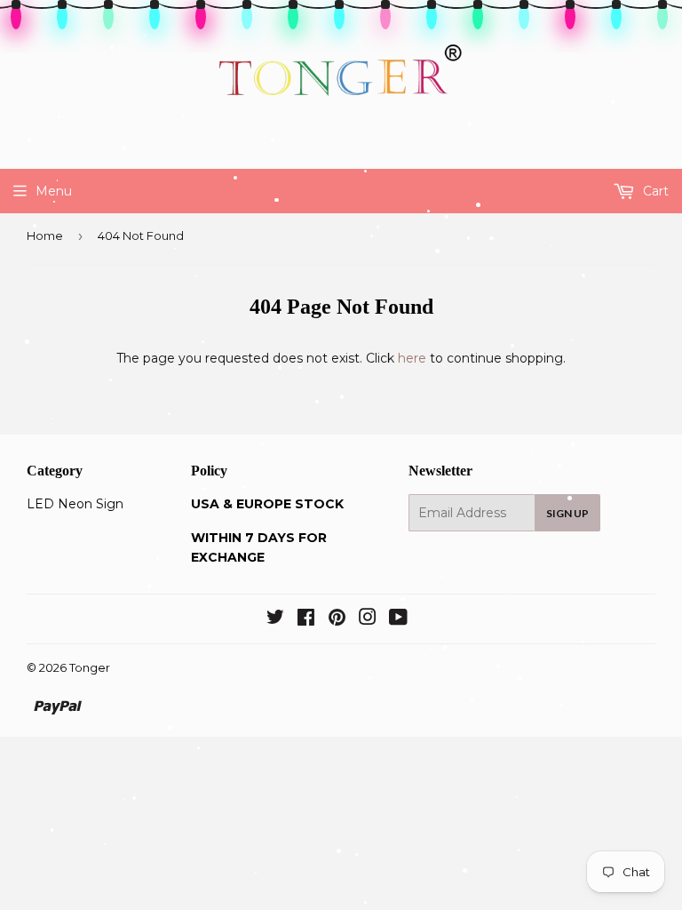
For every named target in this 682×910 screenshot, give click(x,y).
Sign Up (567, 513)
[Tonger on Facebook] (306, 619)
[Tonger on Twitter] (275, 619)
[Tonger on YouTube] (398, 619)
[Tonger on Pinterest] (337, 619)
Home (45, 235)
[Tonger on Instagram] (368, 619)
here (412, 358)
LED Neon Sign (75, 504)
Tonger (89, 667)
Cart (654, 191)
